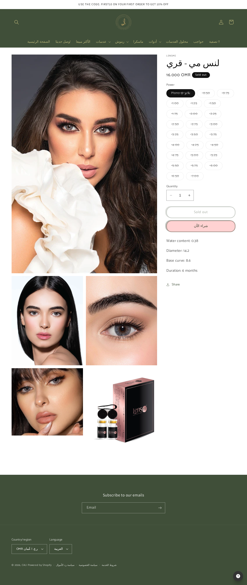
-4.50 (216, 145)
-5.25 (216, 156)
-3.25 (177, 135)
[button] (17, 22)
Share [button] (176, 284)
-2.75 (197, 125)
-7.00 (197, 176)
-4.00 (177, 145)
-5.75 (197, 166)
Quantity (172, 186)
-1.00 (177, 104)
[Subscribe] (160, 507)
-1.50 (215, 104)
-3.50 (196, 135)
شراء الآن (201, 226)
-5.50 (177, 166)
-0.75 (228, 93)
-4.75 (177, 156)
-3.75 (216, 135)
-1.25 (196, 104)
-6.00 (215, 166)
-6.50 (177, 176)
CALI (24, 565)
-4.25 (197, 145)
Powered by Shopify (40, 565)
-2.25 (215, 114)
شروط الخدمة (109, 565)
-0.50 (208, 93)
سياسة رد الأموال (65, 565)
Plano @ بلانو (183, 93)
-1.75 (177, 114)
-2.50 (177, 125)
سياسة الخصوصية (88, 565)
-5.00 (196, 156)
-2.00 (195, 114)
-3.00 (215, 125)
